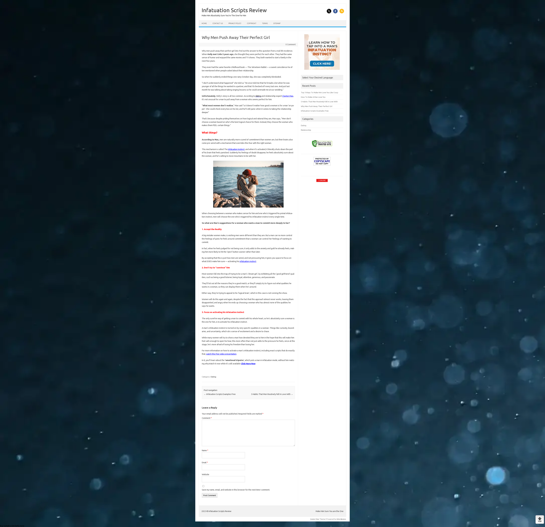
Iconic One (314, 519)
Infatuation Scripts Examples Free (220, 394)
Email (205, 462)
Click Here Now (248, 364)
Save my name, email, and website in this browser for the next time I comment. (236, 490)
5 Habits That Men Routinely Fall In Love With (272, 394)
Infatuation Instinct (236, 149)
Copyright (251, 23)
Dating (213, 377)
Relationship (306, 130)
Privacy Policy (235, 23)
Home (204, 23)
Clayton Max (287, 96)
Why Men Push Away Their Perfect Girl (316, 106)
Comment (207, 418)
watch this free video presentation (221, 354)
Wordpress (341, 519)
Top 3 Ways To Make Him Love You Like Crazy (319, 92)
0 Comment (291, 44)
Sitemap (276, 23)
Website (205, 474)
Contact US (217, 23)
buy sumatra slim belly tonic (12, 526)
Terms (265, 23)
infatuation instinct (248, 261)
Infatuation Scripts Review (234, 10)
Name (205, 450)
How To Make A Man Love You (313, 97)
